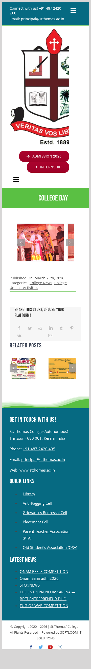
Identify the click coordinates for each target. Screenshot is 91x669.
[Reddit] (40, 328)
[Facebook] (19, 328)
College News (41, 282)
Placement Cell (35, 521)
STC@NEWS (30, 585)
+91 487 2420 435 (39, 448)
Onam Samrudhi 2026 (39, 578)
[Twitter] (29, 328)
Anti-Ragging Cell (37, 503)
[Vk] (19, 335)
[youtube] (50, 647)
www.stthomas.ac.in (37, 470)
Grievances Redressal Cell (45, 512)
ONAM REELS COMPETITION (44, 571)
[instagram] (60, 647)
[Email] (50, 335)
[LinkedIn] (50, 328)
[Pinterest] (71, 328)
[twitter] (40, 647)
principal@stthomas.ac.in (43, 459)
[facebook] (31, 647)
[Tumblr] (61, 328)
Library (29, 493)
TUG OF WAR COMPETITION (44, 605)
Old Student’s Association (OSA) (50, 547)
